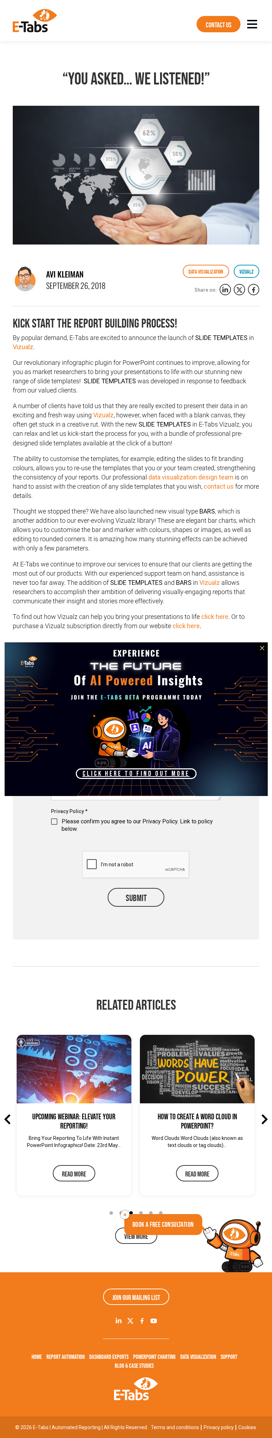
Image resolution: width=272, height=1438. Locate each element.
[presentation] (9, 1119)
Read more (74, 1174)
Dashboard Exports (109, 1356)
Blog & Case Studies (134, 1365)
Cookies (247, 1427)
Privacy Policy (69, 811)
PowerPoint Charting (154, 1356)
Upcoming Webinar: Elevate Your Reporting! (73, 1121)
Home (37, 1356)
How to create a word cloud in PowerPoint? (197, 1121)
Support (229, 1356)
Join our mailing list (136, 1297)
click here (214, 616)
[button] (111, 1213)
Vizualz (23, 347)
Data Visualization (198, 1356)
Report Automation (65, 1356)
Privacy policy (219, 1427)
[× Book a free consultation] (233, 1245)
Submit (136, 898)
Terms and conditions (175, 1427)
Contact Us (218, 25)
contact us (219, 486)
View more (136, 1236)
